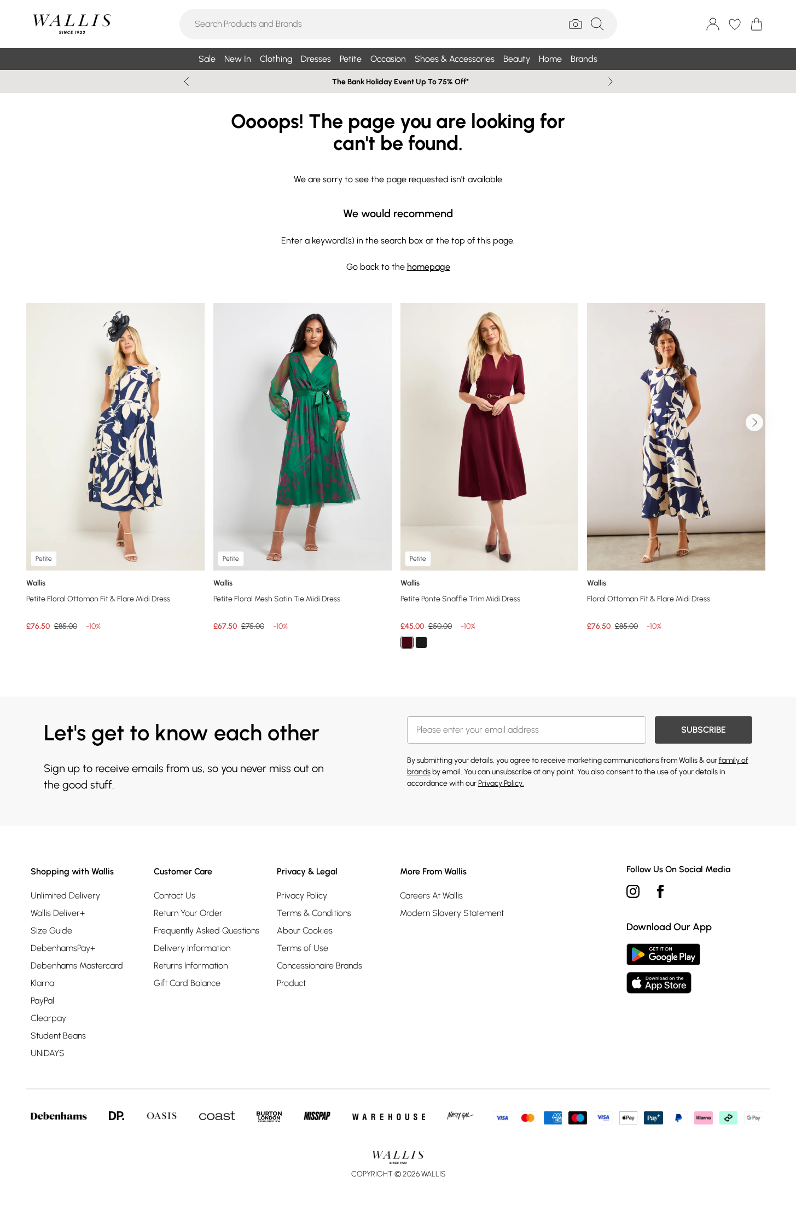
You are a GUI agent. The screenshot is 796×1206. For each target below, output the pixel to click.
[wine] (407, 642)
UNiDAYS (48, 1053)
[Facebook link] (660, 891)
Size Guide (51, 930)
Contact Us (174, 895)
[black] (421, 642)
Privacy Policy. (501, 783)
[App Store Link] (663, 968)
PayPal (42, 1000)
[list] (398, 482)
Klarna (42, 983)
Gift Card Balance (187, 983)
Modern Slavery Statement (452, 913)
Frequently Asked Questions (206, 930)
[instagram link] (633, 891)
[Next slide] (610, 81)
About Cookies (305, 930)
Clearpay (48, 1018)
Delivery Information (192, 948)
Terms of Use (302, 948)
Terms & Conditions (314, 913)
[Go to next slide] (754, 422)
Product (291, 983)
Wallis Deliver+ (58, 913)
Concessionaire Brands (319, 965)
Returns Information (191, 965)
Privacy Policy (302, 895)
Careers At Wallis (431, 895)
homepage (428, 267)
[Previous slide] (186, 81)
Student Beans (58, 1035)
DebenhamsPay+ (63, 948)
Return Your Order (188, 913)
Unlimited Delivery (65, 895)
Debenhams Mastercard (77, 965)
